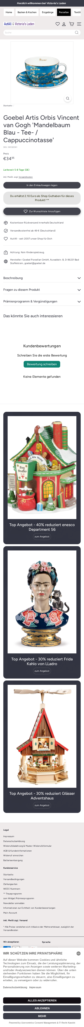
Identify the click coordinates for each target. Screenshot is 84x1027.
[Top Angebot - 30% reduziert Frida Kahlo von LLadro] (42, 601)
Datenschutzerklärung (14, 841)
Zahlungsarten (10, 884)
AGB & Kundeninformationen (17, 851)
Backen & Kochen (27, 12)
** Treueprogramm (12, 893)
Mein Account (10, 913)
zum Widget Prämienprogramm (18, 898)
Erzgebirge (48, 12)
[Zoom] (67, 98)
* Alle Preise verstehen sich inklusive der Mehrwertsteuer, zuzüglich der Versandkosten (38, 928)
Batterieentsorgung (12, 860)
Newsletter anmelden (13, 903)
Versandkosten (26, 177)
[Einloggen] (63, 24)
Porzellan (64, 12)
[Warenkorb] (71, 24)
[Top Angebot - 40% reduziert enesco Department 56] (42, 467)
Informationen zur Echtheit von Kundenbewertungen (29, 908)
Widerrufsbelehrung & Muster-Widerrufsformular (27, 846)
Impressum (8, 836)
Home (9, 12)
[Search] (77, 32)
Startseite (7, 105)
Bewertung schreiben (42, 364)
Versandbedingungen (13, 879)
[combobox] (42, 32)
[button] (42, 211)
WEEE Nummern (11, 889)
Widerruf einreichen (13, 855)
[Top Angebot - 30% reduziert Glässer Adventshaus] (42, 736)
